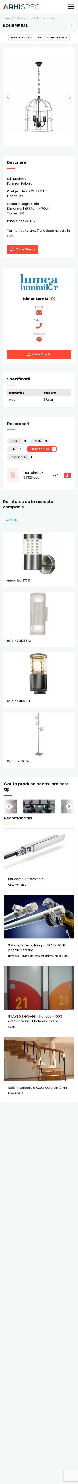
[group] (39, 806)
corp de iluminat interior (41, 18)
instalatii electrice (21, 37)
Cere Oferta (25, 249)
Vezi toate (11, 520)
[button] (13, 96)
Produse (18, 18)
